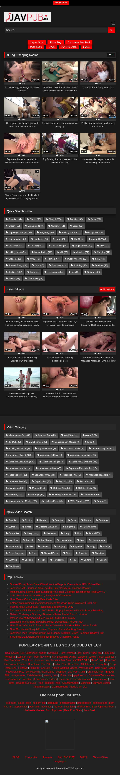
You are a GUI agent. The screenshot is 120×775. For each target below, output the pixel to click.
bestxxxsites (84, 703)
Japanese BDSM (74, 448)
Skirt (39, 265)
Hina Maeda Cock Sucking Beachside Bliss (34, 599)
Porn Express (67, 653)
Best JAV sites (12, 660)
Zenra (101, 501)
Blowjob (55, 219)
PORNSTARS (69, 47)
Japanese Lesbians (49, 468)
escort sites (65, 679)
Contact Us (31, 757)
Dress (78, 226)
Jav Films (15, 245)
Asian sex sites (106, 656)
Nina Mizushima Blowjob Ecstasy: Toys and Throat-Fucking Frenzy (47, 629)
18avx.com (66, 675)
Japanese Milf (17, 475)
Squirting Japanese (64, 494)
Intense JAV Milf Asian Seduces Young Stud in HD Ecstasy (42, 618)
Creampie (35, 226)
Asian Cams (47, 671)
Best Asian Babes (105, 668)
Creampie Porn (95, 671)
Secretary (15, 494)
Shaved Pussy (17, 265)
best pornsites (67, 703)
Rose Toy (55, 42)
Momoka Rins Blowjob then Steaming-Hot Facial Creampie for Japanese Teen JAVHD (57, 591)
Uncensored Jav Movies (22, 501)
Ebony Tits (102, 664)
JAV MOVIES (61, 3)
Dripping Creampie (20, 232)
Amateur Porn (47, 435)
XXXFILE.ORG (81, 660)
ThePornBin (83, 706)
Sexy (100, 259)
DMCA (84, 757)
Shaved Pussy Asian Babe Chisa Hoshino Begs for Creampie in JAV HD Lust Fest (55, 584)
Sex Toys (37, 494)
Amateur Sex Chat (61, 660)
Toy (75, 272)
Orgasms (15, 259)
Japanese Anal (47, 448)
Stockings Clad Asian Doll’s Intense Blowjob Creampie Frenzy (44, 636)
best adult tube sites (40, 706)
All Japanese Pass (19, 435)
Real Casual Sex (14, 653)
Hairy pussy (17, 239)
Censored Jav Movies (67, 442)
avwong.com (51, 675)
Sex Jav (45, 668)
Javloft (92, 656)
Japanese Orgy (45, 475)
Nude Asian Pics (15, 671)
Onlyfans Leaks (101, 683)
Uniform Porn (54, 501)
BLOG (86, 47)
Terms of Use (100, 757)
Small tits (59, 265)
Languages (60, 761)
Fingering (47, 232)
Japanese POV (71, 475)
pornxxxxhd (32, 671)
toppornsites (21, 706)
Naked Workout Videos (64, 668)
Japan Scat (36, 42)
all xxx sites (24, 703)
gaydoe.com (80, 675)
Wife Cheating (79, 501)
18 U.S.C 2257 (66, 757)
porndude (53, 703)
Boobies (76, 219)
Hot (78, 239)
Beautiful (15, 219)
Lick (104, 245)
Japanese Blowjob (20, 455)
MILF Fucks (87, 664)
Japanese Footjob (53, 461)
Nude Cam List (78, 686)
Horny (61, 239)
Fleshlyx (23, 668)
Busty (96, 219)
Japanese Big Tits (102, 448)
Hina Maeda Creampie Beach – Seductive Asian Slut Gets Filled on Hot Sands (53, 625)
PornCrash (97, 660)
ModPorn (85, 683)
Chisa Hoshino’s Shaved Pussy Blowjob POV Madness (41, 595)
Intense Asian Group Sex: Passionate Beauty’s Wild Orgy (41, 606)
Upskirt (14, 278)
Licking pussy (17, 252)
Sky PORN (83, 653)
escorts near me (82, 679)
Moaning (82, 252)
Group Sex (95, 232)
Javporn (82, 656)
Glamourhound (60, 686)
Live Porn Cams (76, 671)
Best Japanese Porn (103, 706)
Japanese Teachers (100, 475)
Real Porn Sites (73, 710)
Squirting (80, 265)
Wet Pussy (35, 278)
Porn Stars (36, 47)
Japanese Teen (17, 481)
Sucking (15, 272)
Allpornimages (42, 686)
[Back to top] (110, 766)
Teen (35, 272)
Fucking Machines (19, 448)
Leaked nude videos (45, 679)
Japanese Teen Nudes (101, 675)
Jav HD (37, 245)
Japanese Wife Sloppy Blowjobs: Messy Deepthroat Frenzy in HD (46, 621)
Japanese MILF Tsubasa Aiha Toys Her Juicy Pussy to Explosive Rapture (50, 588)
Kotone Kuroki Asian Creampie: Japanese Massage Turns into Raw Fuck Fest (53, 603)
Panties (54, 259)
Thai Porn (27, 660)
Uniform (93, 272)
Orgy (35, 259)
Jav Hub (86, 481)
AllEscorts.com (70, 683)
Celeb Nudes (34, 675)
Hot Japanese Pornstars (19, 679)
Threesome (55, 272)
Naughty (103, 252)
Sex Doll (53, 653)
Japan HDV (99, 239)
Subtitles (101, 265)
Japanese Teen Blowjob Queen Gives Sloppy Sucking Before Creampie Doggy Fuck (57, 633)
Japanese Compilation (83, 455)
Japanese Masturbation (83, 468)
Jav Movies (59, 245)
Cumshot (58, 226)
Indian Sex (60, 664)
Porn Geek (89, 710)
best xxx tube (100, 703)
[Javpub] (60, 17)
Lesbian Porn (24, 656)
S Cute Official (87, 488)
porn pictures (18, 675)
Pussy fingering (77, 259)
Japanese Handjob (19, 468)
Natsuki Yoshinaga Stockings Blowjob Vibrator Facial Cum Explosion (48, 614)
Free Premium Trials (49, 683)
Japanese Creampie (21, 461)
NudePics (96, 653)
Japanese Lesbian (36, 653)
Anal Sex (71, 435)
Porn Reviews (42, 656)
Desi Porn (73, 664)
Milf (64, 252)
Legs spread (83, 245)
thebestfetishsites (34, 710)
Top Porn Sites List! (64, 706)
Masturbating (43, 252)
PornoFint (10, 656)
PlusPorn (108, 653)
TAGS (51, 47)
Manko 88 (38, 488)
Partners (47, 757)
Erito (91, 442)
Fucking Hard (71, 232)
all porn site (39, 703)
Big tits (35, 219)
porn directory (100, 679)
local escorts (42, 660)
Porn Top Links (54, 710)
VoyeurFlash (86, 668)
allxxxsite (11, 703)
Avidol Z (91, 435)
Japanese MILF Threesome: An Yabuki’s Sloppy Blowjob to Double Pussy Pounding (56, 610)
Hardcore (41, 239)
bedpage (61, 671)
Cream (14, 226)
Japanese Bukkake (51, 455)
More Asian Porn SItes (40, 664)
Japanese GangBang (84, 461)
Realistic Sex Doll (26, 683)
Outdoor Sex (61, 488)
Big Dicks (14, 442)
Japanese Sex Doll (79, 42)
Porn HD (34, 668)
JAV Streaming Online (64, 656)
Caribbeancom (38, 442)
